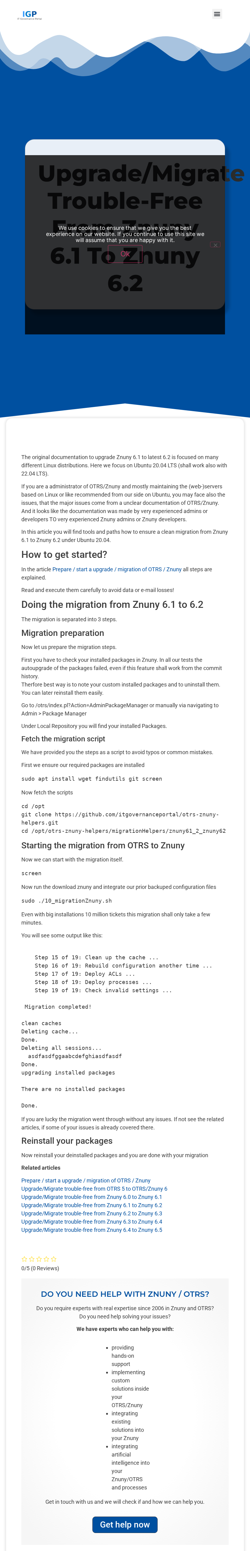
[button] (217, 14)
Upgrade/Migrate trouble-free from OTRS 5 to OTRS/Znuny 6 (94, 1189)
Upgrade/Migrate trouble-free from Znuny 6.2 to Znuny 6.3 (91, 1213)
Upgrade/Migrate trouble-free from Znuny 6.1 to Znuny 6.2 (91, 1205)
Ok (125, 253)
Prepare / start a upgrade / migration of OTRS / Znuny (117, 569)
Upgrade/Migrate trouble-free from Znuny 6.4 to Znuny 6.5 (91, 1230)
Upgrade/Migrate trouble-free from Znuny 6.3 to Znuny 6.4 (91, 1221)
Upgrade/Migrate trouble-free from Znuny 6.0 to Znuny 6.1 (91, 1197)
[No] (215, 244)
